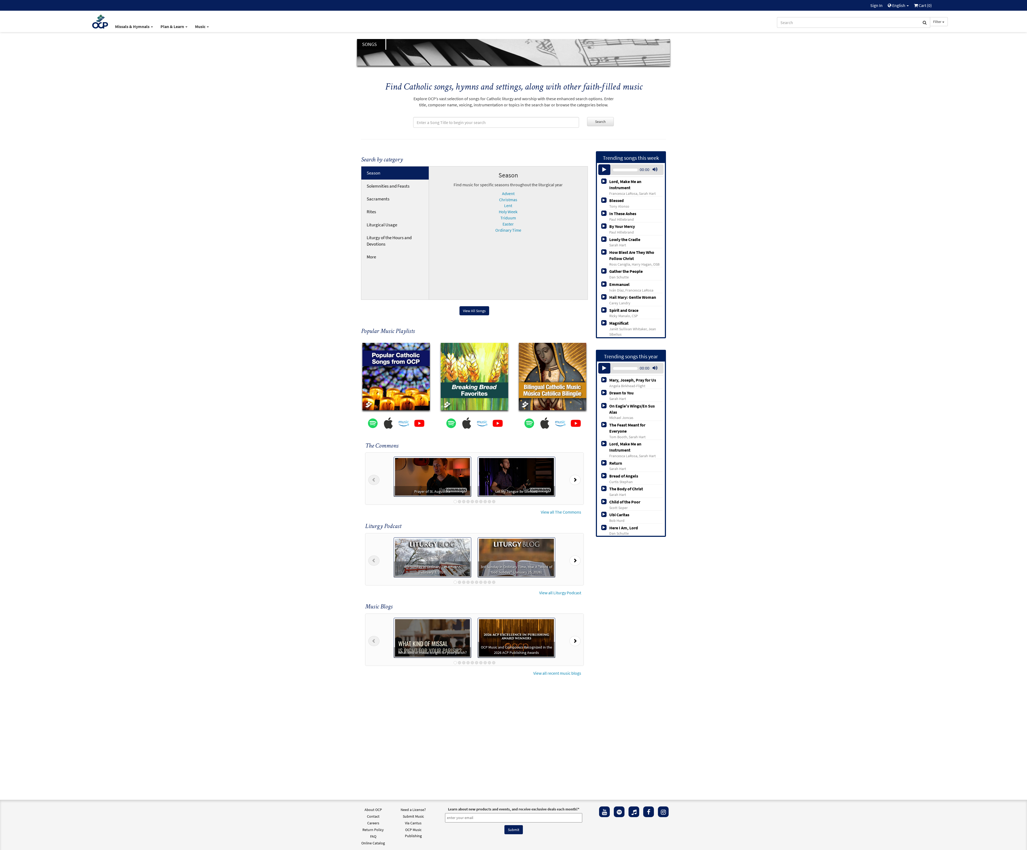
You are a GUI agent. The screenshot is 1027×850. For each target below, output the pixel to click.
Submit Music (413, 816)
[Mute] (655, 169)
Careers (373, 823)
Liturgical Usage (382, 225)
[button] (373, 478)
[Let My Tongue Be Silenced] (516, 476)
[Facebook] (648, 811)
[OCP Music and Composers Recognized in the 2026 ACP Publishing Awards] (516, 637)
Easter (508, 224)
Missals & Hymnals (132, 26)
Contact (373, 816)
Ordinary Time (508, 230)
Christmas (508, 199)
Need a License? (413, 809)
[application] (631, 169)
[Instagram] (663, 811)
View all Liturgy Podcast (560, 592)
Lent (508, 205)
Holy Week (508, 211)
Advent (508, 193)
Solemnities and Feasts (388, 186)
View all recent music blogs (557, 673)
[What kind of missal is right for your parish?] (432, 637)
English (898, 5)
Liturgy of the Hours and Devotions (389, 241)
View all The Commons (561, 512)
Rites (371, 212)
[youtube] (604, 811)
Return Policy (373, 829)
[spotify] (619, 811)
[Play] (604, 169)
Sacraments (378, 199)
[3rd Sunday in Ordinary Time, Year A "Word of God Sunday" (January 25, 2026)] (516, 556)
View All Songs (474, 310)
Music (200, 26)
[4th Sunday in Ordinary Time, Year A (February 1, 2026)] (432, 556)
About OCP (373, 809)
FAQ (373, 836)
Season (373, 173)
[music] (634, 811)
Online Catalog (373, 843)
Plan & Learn (172, 26)
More (371, 257)
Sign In (876, 5)
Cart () (925, 5)
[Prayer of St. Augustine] (432, 476)
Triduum (508, 217)
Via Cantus (413, 823)
